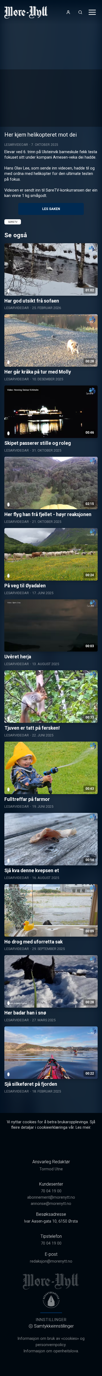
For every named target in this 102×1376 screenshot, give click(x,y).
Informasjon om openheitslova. (51, 1351)
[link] (26, 12)
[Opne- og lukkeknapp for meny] (92, 12)
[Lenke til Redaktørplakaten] (51, 1300)
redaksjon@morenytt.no (51, 1261)
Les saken (51, 209)
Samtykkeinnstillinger (54, 1326)
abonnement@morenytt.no (51, 1197)
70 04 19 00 (51, 1191)
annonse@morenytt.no (51, 1203)
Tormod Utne (51, 1169)
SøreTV (12, 221)
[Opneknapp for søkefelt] (80, 12)
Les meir (83, 1127)
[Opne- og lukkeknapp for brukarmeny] (68, 12)
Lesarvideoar (16, 145)
